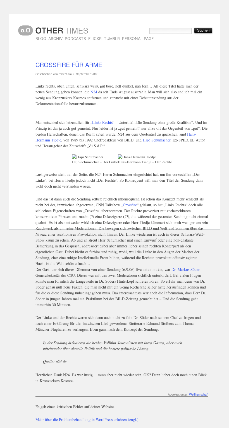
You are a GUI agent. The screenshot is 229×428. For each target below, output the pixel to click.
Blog (40, 38)
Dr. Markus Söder (185, 269)
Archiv (55, 38)
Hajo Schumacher (156, 140)
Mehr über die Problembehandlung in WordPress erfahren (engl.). (87, 419)
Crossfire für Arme (68, 64)
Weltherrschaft (198, 394)
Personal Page (138, 38)
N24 (93, 91)
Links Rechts (102, 122)
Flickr (95, 38)
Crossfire (130, 204)
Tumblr (112, 38)
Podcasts (75, 38)
